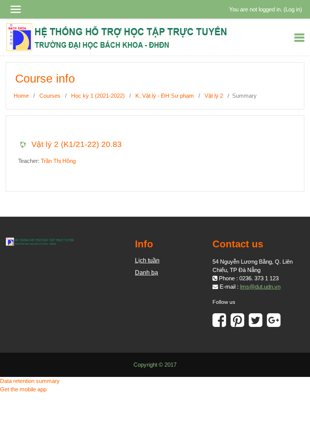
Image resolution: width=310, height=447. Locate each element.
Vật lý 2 (214, 96)
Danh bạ (146, 272)
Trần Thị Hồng (58, 161)
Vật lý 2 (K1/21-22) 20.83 (76, 144)
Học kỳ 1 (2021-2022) (98, 96)
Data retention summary (30, 381)
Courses (49, 96)
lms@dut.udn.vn (260, 287)
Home (21, 96)
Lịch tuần (147, 260)
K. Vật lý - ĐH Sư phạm (164, 96)
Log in (292, 9)
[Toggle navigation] (299, 37)
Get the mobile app (23, 389)
